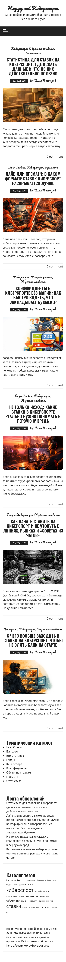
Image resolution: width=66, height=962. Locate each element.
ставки (13, 906)
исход (30, 884)
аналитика (30, 880)
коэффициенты (42, 891)
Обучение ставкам (41, 48)
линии (21, 896)
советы (49, 901)
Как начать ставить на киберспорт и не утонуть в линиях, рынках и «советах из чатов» (33, 528)
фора (8, 912)
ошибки (24, 901)
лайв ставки (11, 896)
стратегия (45, 907)
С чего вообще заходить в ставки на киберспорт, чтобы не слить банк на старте (33, 640)
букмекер (51, 880)
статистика (34, 907)
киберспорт (20, 890)
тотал (54, 907)
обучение (13, 900)
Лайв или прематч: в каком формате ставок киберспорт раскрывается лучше (33, 178)
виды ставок (12, 884)
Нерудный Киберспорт (33, 8)
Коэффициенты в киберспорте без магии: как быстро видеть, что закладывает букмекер (33, 295)
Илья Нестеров (45, 80)
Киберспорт (19, 48)
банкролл (41, 880)
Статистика (33, 53)
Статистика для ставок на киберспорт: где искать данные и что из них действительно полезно (33, 66)
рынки (42, 901)
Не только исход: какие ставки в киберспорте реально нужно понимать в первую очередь (33, 414)
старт (25, 907)
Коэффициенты (41, 277)
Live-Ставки (16, 167)
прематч (33, 901)
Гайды (11, 515)
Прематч (51, 167)
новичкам (42, 896)
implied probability (15, 880)
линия (30, 896)
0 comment (55, 157)
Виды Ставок (24, 396)
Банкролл (10, 629)
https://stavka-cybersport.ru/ (27, 946)
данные (22, 884)
